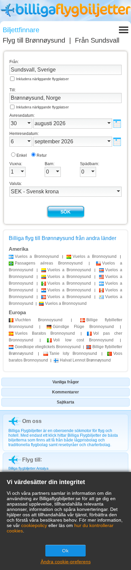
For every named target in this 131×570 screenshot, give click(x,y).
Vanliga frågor (65, 382)
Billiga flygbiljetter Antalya (28, 468)
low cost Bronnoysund (83, 340)
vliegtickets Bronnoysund (48, 346)
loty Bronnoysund (73, 353)
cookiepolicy (34, 525)
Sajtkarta (65, 402)
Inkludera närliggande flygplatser (42, 79)
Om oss (32, 421)
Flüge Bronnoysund (83, 326)
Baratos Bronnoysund (45, 333)
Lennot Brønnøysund (85, 360)
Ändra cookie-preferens (66, 561)
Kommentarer (65, 392)
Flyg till (34, 40)
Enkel (21, 155)
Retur (42, 155)
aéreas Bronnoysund (49, 263)
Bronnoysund (38, 320)
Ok (65, 550)
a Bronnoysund (37, 256)
